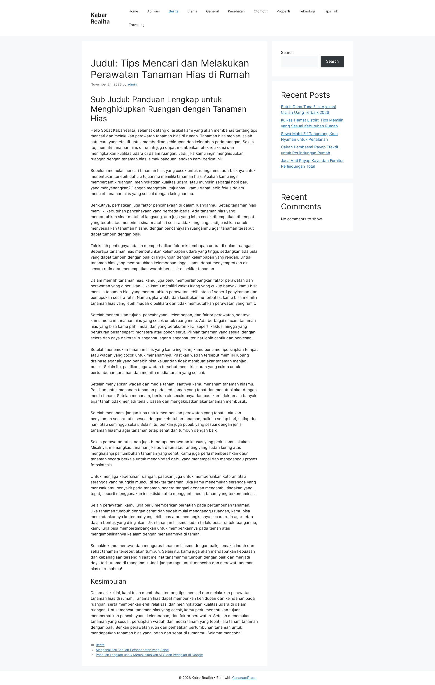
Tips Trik (331, 11)
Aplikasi (153, 11)
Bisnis (192, 11)
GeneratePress (244, 677)
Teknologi (307, 11)
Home (133, 11)
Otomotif (261, 11)
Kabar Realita (100, 18)
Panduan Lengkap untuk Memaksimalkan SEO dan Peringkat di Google (149, 655)
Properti (283, 11)
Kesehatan (236, 11)
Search (287, 52)
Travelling (137, 25)
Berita (173, 11)
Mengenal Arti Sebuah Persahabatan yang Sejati (132, 650)
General (212, 11)
